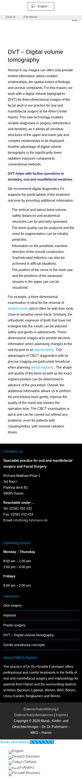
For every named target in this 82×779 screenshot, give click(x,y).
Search (10, 17)
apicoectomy (44, 350)
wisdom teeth (18, 308)
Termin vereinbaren (15, 742)
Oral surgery (12, 605)
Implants (9, 615)
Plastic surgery (14, 625)
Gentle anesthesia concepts (24, 645)
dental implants (42, 367)
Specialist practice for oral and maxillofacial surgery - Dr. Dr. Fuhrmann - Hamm (29, 32)
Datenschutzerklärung (40, 709)
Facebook (30, 17)
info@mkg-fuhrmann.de (30, 520)
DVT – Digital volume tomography (28, 635)
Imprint (61, 715)
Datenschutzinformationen (33, 715)
